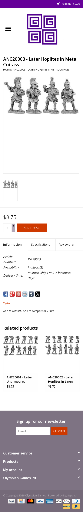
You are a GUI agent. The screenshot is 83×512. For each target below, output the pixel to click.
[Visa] (39, 501)
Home (7, 69)
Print (51, 311)
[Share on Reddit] (24, 294)
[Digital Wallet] (62, 501)
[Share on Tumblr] (31, 294)
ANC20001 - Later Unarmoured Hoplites (19, 379)
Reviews (66, 244)
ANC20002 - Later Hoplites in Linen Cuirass (61, 379)
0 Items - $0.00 (71, 4)
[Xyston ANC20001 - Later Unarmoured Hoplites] (20, 354)
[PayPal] (66, 506)
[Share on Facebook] (5, 294)
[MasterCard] (30, 501)
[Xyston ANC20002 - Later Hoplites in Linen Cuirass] (62, 354)
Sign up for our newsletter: (41, 421)
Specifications (40, 244)
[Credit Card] (20, 501)
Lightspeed (70, 495)
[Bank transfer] (11, 501)
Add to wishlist (12, 311)
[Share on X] (37, 294)
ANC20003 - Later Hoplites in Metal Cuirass (41, 69)
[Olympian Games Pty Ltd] (49, 29)
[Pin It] (18, 294)
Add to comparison (35, 311)
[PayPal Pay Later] (75, 506)
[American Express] (49, 501)
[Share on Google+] (12, 294)
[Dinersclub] (75, 501)
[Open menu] (8, 28)
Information (12, 244)
